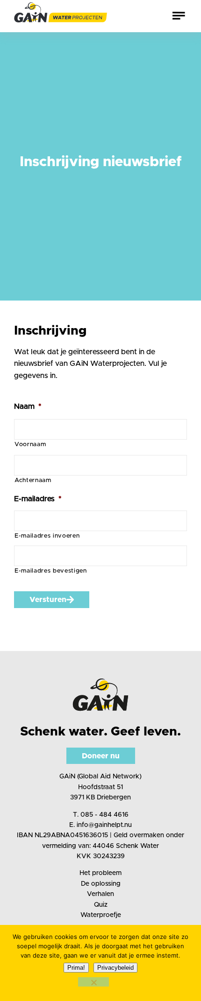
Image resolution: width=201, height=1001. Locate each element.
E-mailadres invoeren (46, 536)
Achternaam (32, 480)
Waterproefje (100, 915)
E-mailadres (37, 499)
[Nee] (93, 982)
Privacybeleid (115, 967)
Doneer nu (101, 756)
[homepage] (61, 16)
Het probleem (100, 873)
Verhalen (100, 894)
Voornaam (30, 444)
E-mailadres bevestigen (50, 571)
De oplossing (101, 884)
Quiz (101, 905)
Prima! (76, 967)
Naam (27, 406)
